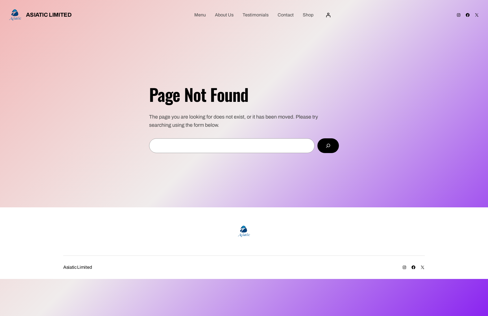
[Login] (328, 15)
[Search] (328, 145)
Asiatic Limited (48, 15)
